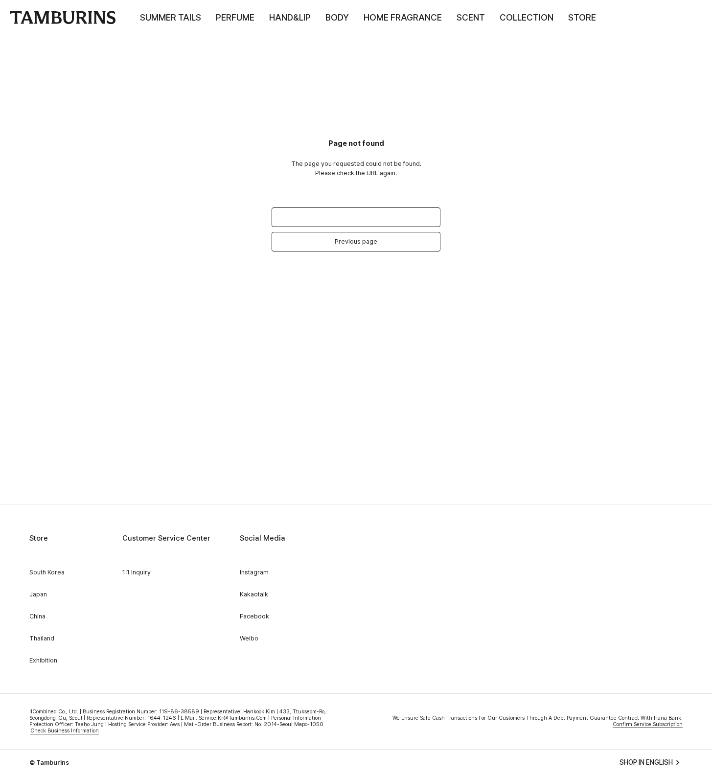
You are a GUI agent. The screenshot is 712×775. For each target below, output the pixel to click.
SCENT (471, 17)
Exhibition (43, 660)
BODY (337, 17)
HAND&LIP (290, 17)
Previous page (356, 241)
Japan (38, 594)
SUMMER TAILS (170, 17)
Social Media (262, 538)
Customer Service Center (166, 538)
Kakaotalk (254, 594)
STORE (582, 17)
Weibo (249, 638)
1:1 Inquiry (136, 572)
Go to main (356, 217)
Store (38, 538)
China (37, 616)
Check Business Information (64, 731)
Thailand (41, 638)
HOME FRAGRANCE (403, 17)
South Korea (47, 572)
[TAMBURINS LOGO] (62, 17)
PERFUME (235, 17)
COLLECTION (526, 17)
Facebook (254, 616)
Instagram (254, 572)
